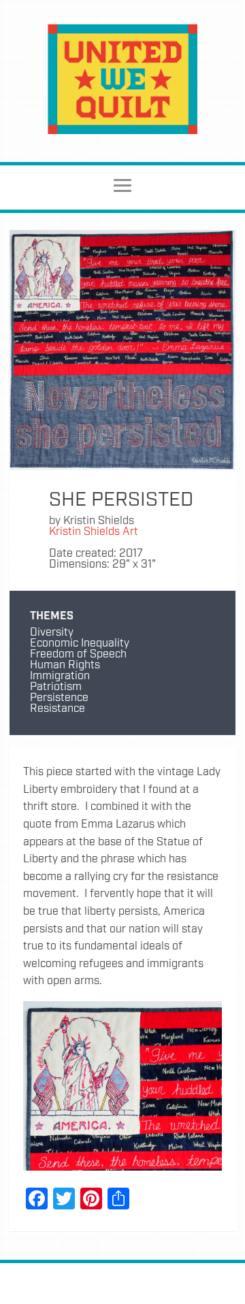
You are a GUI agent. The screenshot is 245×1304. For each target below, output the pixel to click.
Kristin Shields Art (93, 532)
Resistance (57, 709)
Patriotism (56, 687)
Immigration (60, 676)
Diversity (52, 632)
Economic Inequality (79, 643)
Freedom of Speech (78, 654)
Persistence (59, 698)
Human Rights (65, 665)
